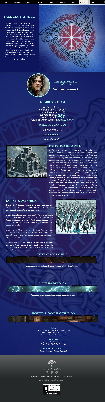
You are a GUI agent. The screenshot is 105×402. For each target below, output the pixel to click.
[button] (17, 2)
